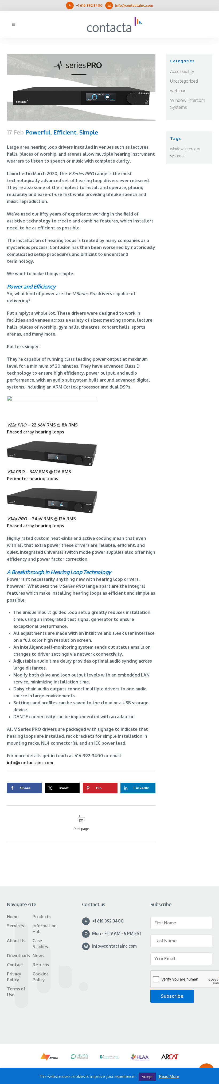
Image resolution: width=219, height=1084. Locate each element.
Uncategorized (184, 81)
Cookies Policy (40, 976)
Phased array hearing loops (35, 432)
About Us (16, 940)
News (38, 955)
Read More (169, 1076)
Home (13, 916)
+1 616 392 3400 (89, 5)
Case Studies (40, 943)
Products (42, 916)
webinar (177, 90)
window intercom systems (185, 152)
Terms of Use (16, 991)
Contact (15, 964)
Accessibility (182, 71)
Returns (41, 964)
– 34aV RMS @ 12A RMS (41, 518)
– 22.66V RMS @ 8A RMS (42, 425)
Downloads (18, 955)
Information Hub (45, 928)
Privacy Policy (14, 976)
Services (15, 925)
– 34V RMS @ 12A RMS (39, 471)
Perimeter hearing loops (32, 478)
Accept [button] (147, 1076)
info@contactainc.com (134, 5)
